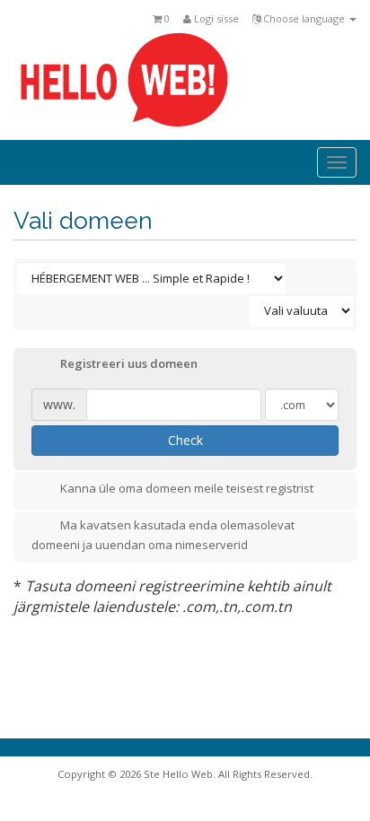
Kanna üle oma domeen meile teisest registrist (186, 488)
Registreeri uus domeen (129, 364)
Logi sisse (215, 18)
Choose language (304, 18)
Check (185, 440)
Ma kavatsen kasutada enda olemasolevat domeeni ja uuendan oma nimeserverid (163, 535)
